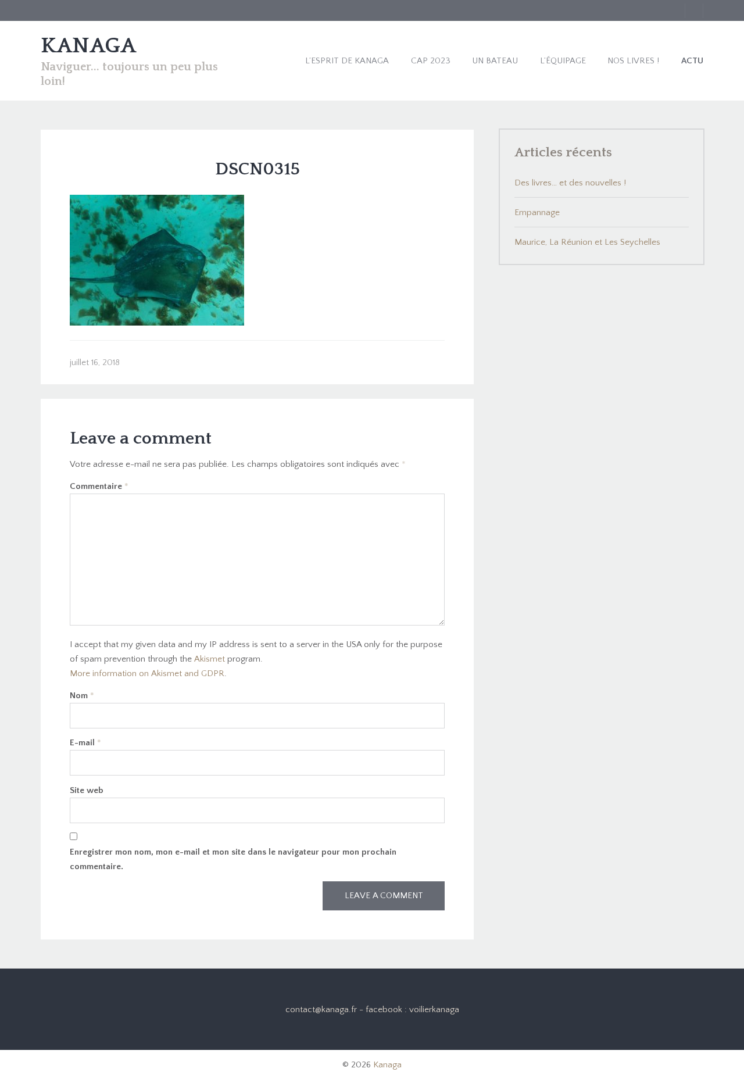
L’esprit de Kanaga (347, 61)
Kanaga (387, 1065)
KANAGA (88, 46)
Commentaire (99, 486)
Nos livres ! (633, 61)
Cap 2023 (430, 61)
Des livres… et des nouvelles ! (570, 183)
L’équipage (563, 61)
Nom (82, 696)
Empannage (537, 212)
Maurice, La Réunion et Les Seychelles (587, 242)
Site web (86, 790)
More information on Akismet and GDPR (147, 673)
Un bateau (495, 61)
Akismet (209, 659)
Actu (692, 61)
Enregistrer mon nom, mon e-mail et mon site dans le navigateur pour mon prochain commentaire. (233, 859)
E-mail (85, 743)
